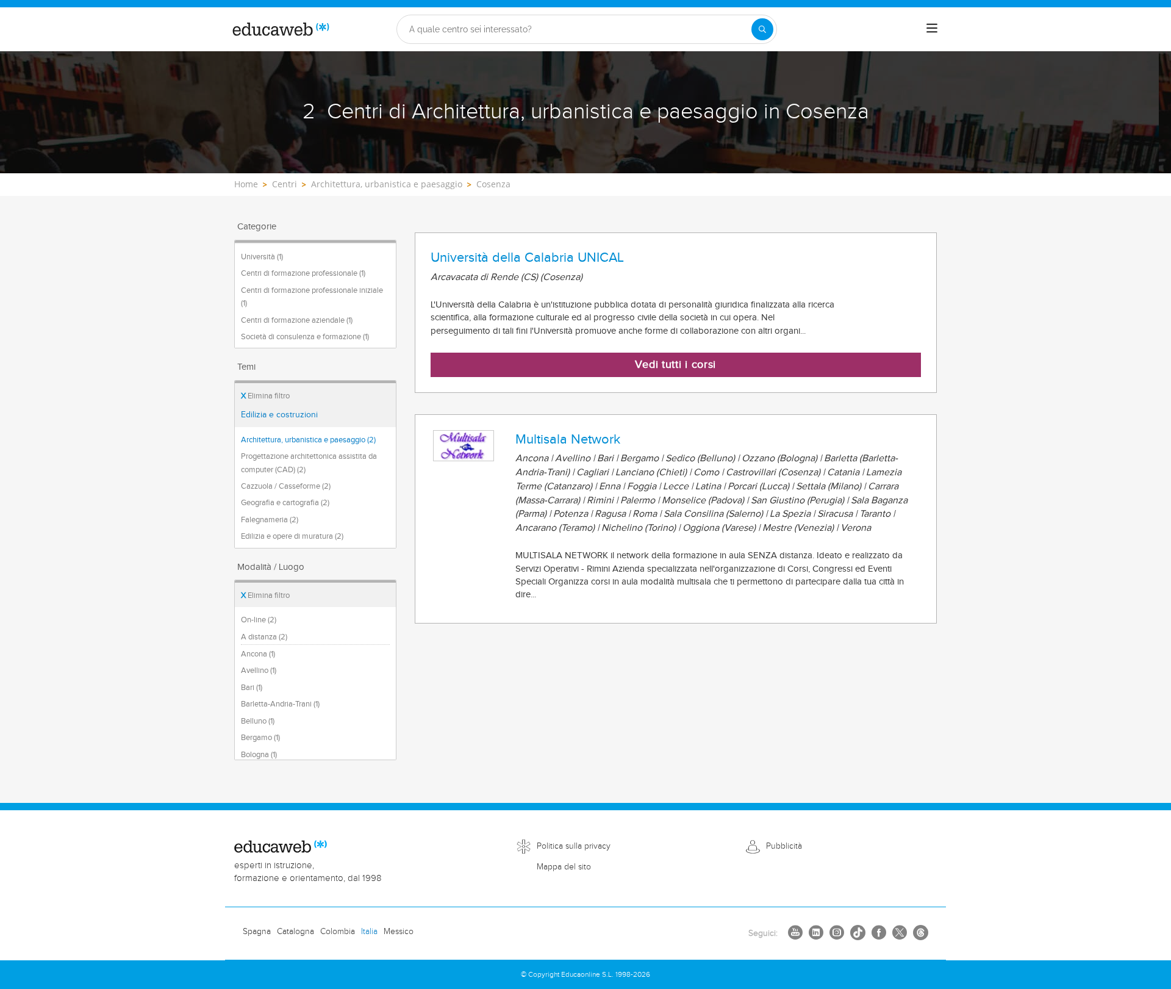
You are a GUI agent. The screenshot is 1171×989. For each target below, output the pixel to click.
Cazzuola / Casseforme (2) (286, 486)
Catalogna (295, 932)
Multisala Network (567, 439)
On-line (258, 620)
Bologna (259, 755)
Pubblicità (784, 846)
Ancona (258, 654)
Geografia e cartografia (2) (285, 503)
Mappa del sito (564, 867)
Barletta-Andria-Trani (280, 704)
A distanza (264, 637)
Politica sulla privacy (574, 846)
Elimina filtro (265, 396)
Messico (399, 932)
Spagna (257, 932)
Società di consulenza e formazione (305, 337)
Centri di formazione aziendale (297, 320)
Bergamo (260, 738)
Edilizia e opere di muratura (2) (292, 536)
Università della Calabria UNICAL (527, 257)
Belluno (257, 721)
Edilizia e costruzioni (279, 415)
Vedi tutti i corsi (675, 364)
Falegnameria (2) (269, 520)
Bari (251, 687)
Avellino (258, 670)
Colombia (337, 932)
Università (262, 257)
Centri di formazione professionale (303, 273)
